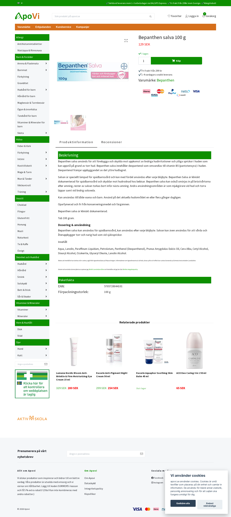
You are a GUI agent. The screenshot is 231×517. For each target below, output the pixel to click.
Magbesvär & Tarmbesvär (30, 102)
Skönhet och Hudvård (27, 257)
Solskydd (22, 283)
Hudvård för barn (26, 89)
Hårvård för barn (26, 96)
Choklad (21, 204)
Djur (18, 342)
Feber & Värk (24, 146)
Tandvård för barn (27, 115)
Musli (20, 231)
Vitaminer (22, 309)
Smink (20, 276)
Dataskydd (90, 483)
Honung (21, 224)
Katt (19, 355)
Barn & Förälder (24, 57)
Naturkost (23, 237)
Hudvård (21, 263)
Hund (20, 348)
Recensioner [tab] (111, 142)
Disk (19, 329)
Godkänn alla (183, 503)
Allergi (19, 37)
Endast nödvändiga (210, 504)
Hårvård (21, 270)
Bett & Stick (23, 289)
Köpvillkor (90, 493)
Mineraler (22, 316)
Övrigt (20, 250)
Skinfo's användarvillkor (96, 269)
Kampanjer (82, 27)
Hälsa (19, 139)
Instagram (158, 482)
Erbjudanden (43, 27)
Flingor (21, 211)
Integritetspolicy (93, 488)
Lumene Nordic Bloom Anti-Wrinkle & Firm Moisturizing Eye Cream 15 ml (74, 376)
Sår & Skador (24, 296)
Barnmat (22, 70)
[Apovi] (27, 16)
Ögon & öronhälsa (27, 109)
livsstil (19, 198)
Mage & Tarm (24, 172)
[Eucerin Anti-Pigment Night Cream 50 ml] (114, 350)
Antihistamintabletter (29, 43)
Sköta (20, 132)
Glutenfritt (23, 218)
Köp (178, 60)
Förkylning (23, 76)
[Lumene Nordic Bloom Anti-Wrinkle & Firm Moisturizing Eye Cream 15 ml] (74, 350)
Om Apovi (89, 478)
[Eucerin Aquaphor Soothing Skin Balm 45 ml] (154, 350)
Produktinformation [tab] (76, 142)
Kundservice (63, 27)
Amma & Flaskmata (27, 63)
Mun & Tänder (24, 178)
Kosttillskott (24, 165)
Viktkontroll (24, 185)
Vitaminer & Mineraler (28, 303)
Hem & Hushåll (24, 322)
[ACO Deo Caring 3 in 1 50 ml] (194, 350)
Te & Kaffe (22, 244)
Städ (19, 335)
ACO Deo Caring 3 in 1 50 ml (191, 372)
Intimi (20, 159)
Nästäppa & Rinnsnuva (29, 50)
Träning (21, 191)
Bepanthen (165, 80)
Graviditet (22, 83)
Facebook (158, 477)
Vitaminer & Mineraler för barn (31, 124)
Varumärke (23, 27)
